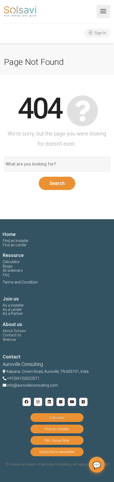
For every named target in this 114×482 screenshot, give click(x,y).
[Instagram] (38, 402)
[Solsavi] (20, 11)
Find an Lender (15, 245)
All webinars (13, 270)
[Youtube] (72, 402)
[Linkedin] (49, 402)
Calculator (11, 262)
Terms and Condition (20, 282)
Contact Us (12, 335)
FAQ (6, 275)
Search (57, 183)
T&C (106, 464)
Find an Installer (16, 241)
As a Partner (13, 313)
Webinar (9, 339)
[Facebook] (27, 402)
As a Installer (13, 305)
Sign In (99, 33)
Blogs (7, 266)
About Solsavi (14, 331)
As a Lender (12, 309)
